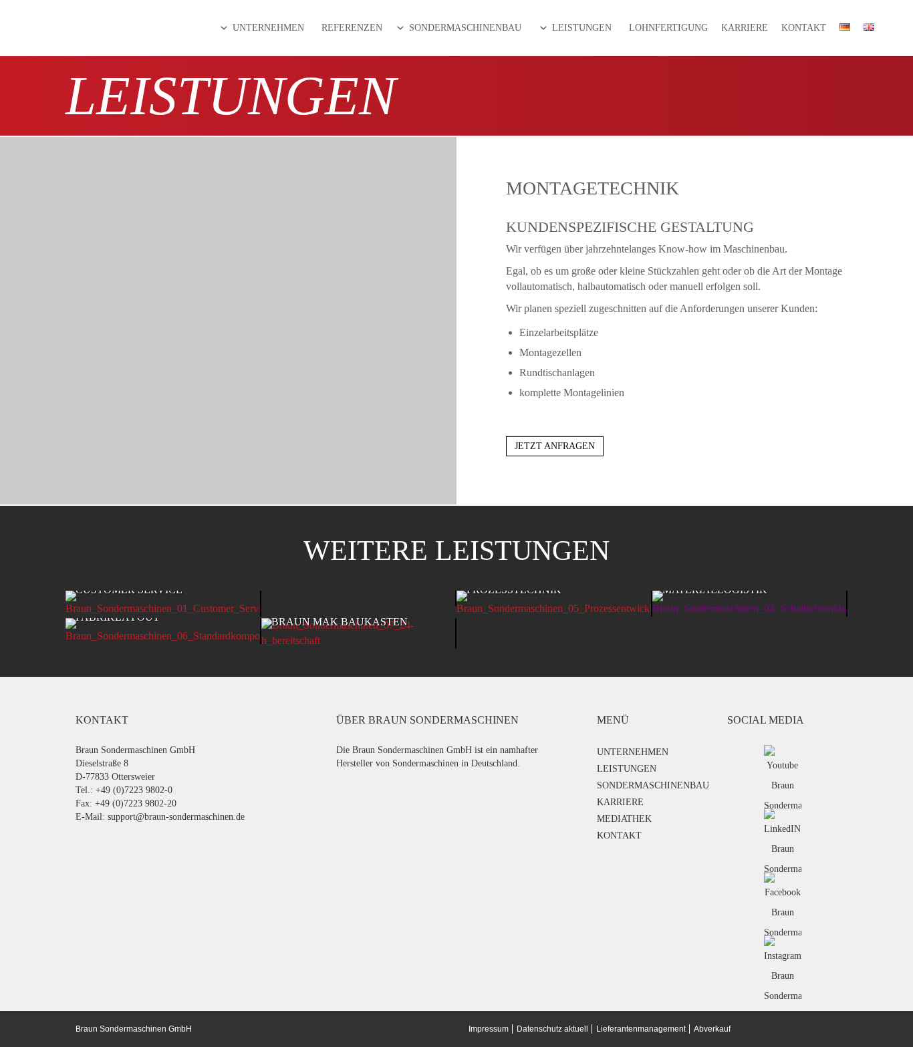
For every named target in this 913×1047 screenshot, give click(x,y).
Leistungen (582, 28)
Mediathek (624, 819)
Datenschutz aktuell (552, 1029)
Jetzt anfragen (555, 446)
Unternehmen (268, 28)
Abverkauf (712, 1029)
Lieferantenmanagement (641, 1029)
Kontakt (803, 28)
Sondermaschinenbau (465, 28)
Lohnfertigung (668, 28)
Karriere (744, 28)
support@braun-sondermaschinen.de (176, 817)
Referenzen (351, 28)
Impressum (489, 1029)
